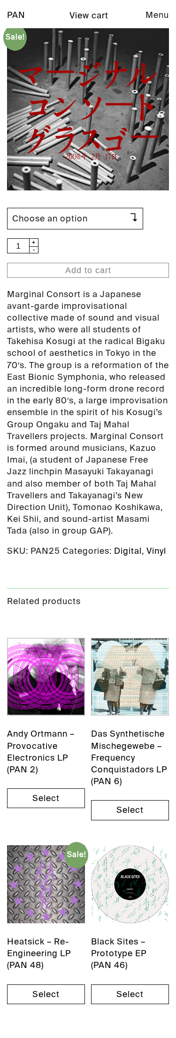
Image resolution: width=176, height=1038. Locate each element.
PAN (16, 15)
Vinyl (156, 551)
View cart (88, 15)
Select (46, 798)
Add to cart (88, 270)
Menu (157, 15)
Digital (128, 551)
